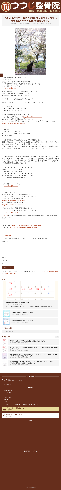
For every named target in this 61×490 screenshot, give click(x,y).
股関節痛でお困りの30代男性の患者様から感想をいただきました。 (28, 341)
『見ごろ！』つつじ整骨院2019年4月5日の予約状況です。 (25, 227)
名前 (4, 257)
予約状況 (36, 23)
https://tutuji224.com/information (13, 205)
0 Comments (48, 23)
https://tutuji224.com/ (11, 186)
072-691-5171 (7, 384)
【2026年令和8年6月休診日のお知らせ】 (22, 320)
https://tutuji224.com (10, 88)
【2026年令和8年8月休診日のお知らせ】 (17, 302)
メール (4, 260)
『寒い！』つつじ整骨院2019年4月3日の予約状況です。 (27, 225)
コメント (5, 241)
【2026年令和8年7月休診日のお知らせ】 (22, 312)
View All (56, 279)
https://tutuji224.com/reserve (32, 117)
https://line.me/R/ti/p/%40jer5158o (13, 123)
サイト (3, 263)
